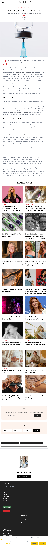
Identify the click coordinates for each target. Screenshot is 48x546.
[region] (24, 541)
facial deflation (20, 74)
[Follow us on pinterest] (6, 486)
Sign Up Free (24, 522)
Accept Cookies (34, 543)
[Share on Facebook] (2, 451)
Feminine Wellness (30, 204)
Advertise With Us (6, 496)
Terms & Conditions (6, 504)
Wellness (23, 7)
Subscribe (6, 511)
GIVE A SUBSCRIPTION (24, 476)
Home (18, 7)
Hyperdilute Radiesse (27, 443)
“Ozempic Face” (12, 64)
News (26, 287)
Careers (4, 492)
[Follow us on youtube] (13, 486)
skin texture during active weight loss (19, 112)
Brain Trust (5, 498)
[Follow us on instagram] (10, 486)
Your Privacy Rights (8, 543)
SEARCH (36, 430)
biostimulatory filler (8, 90)
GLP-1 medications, (24, 60)
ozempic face (38, 443)
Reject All (42, 543)
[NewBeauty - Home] (24, 2)
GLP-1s (29, 7)
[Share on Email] (3, 451)
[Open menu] (2, 2)
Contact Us (5, 490)
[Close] (46, 538)
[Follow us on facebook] (3, 486)
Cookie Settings (7, 507)
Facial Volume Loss (7, 443)
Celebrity (4, 204)
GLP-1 (16, 443)
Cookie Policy (5, 502)
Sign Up (37, 415)
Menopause (5, 340)
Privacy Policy (5, 500)
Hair (26, 232)
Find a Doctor (5, 494)
